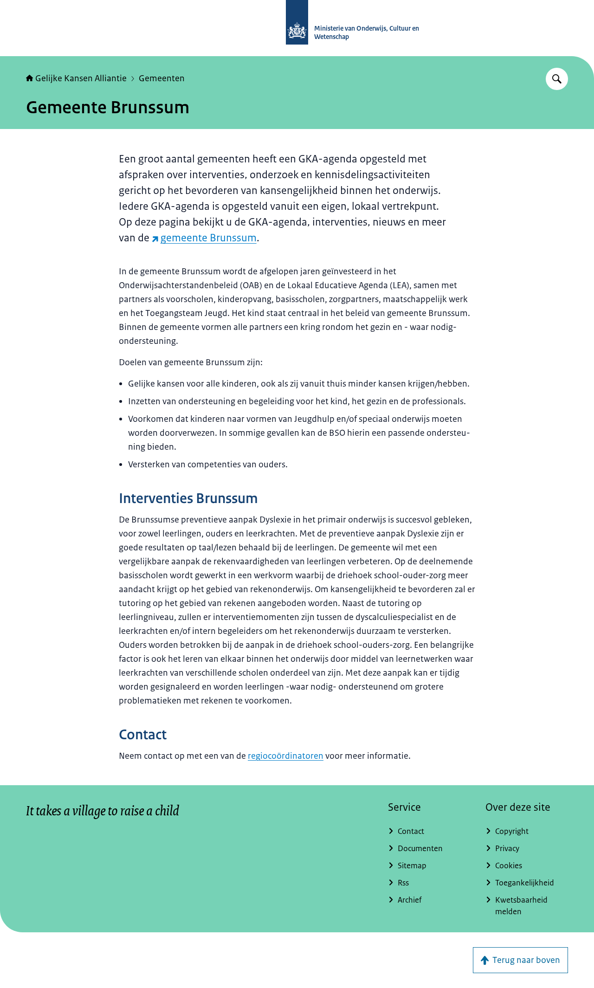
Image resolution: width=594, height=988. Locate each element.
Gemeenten (162, 78)
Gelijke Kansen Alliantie (81, 78)
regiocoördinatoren (285, 756)
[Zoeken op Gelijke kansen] (557, 79)
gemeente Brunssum (209, 238)
